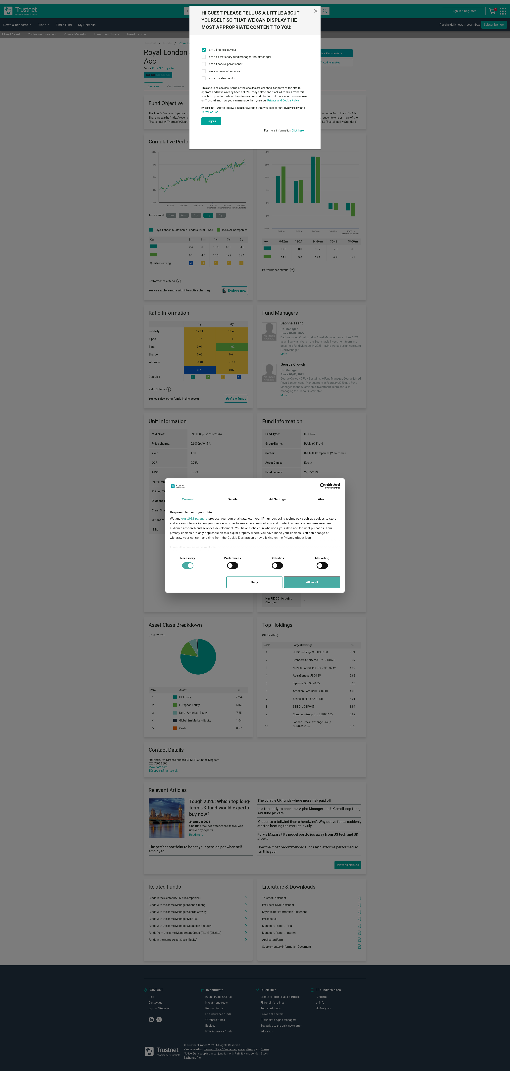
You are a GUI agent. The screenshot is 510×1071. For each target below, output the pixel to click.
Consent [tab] (188, 499)
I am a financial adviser (222, 49)
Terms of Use (209, 112)
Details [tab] (232, 499)
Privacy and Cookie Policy (283, 100)
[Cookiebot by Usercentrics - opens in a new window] (322, 486)
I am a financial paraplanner (225, 64)
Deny (254, 582)
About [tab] (322, 499)
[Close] (316, 11)
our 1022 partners (194, 518)
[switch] (232, 565)
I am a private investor (221, 78)
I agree (211, 121)
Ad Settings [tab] (277, 499)
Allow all (312, 582)
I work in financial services (224, 71)
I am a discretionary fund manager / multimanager (239, 56)
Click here (298, 130)
